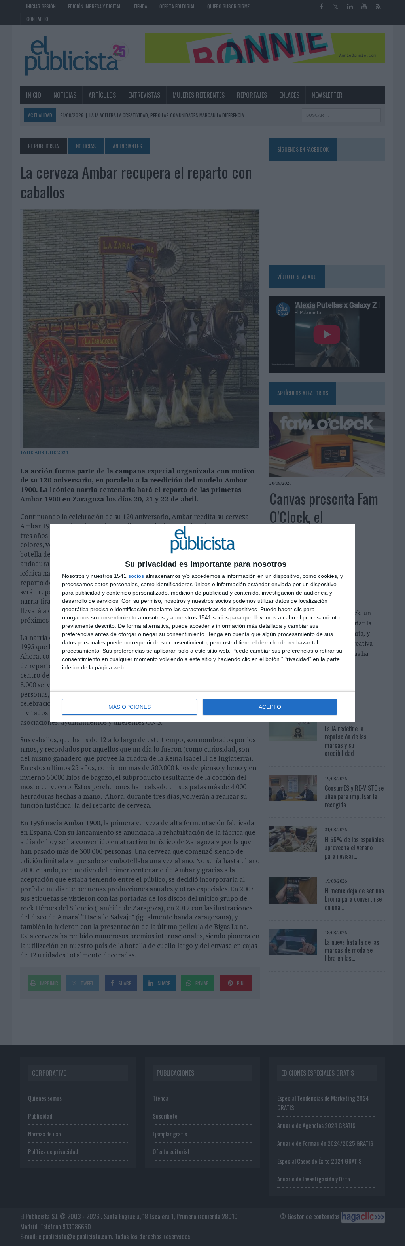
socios (136, 576)
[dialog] (202, 623)
